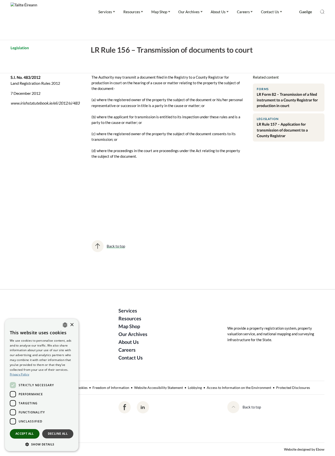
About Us (218, 12)
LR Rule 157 (157, 199)
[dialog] (41, 385)
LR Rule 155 (105, 199)
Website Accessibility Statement (158, 387)
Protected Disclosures (293, 387)
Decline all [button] (58, 434)
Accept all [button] (24, 434)
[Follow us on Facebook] (124, 407)
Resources (131, 12)
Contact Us (270, 12)
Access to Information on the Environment (239, 387)
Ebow (320, 449)
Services (105, 12)
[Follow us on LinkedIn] (143, 407)
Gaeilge (305, 11)
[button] (42, 444)
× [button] (72, 325)
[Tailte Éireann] (24, 11)
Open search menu (322, 12)
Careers (243, 12)
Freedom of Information (110, 387)
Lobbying (195, 387)
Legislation (20, 48)
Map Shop (159, 12)
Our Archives (189, 12)
